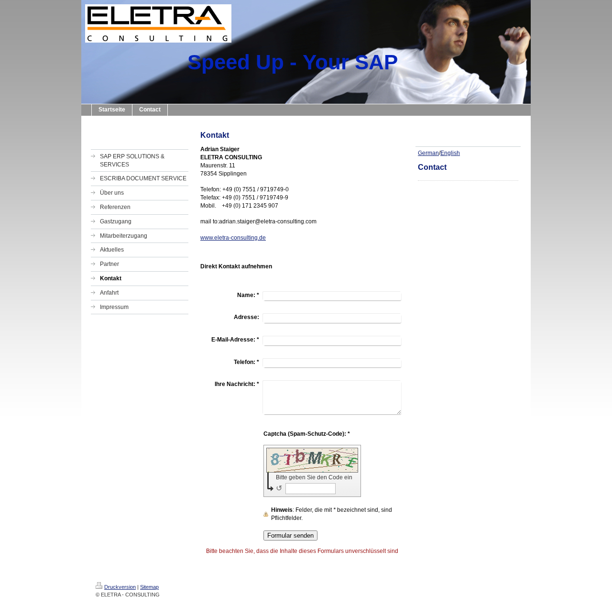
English (450, 153)
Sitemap (149, 587)
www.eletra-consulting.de (233, 237)
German (428, 153)
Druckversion (120, 587)
